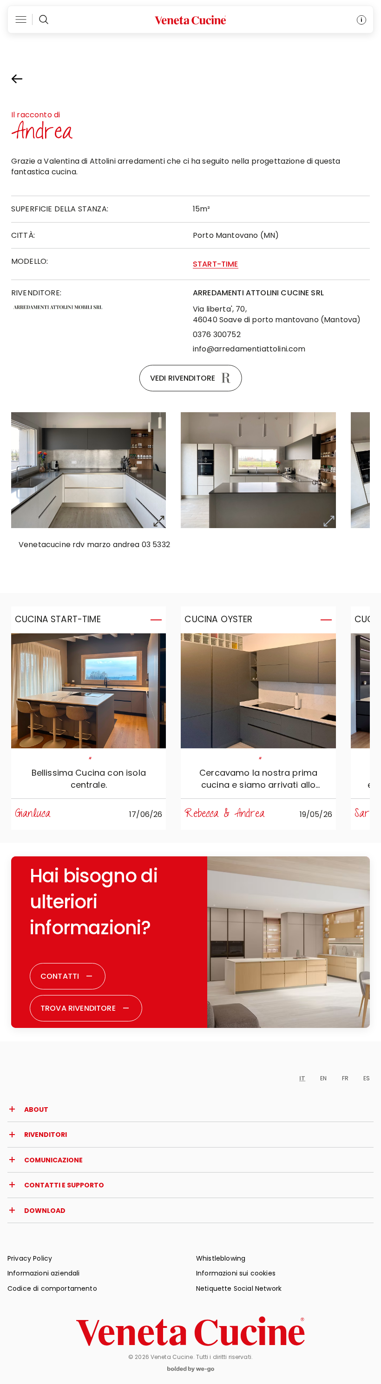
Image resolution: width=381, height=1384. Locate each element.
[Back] (25, 79)
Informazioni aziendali (43, 1273)
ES (366, 1078)
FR (345, 1078)
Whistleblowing (220, 1258)
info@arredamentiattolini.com (249, 349)
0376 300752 (217, 334)
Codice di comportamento (52, 1288)
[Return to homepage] (190, 1331)
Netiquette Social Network (239, 1288)
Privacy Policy (29, 1258)
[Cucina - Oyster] (258, 690)
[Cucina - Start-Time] (88, 690)
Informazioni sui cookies (236, 1273)
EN (323, 1078)
